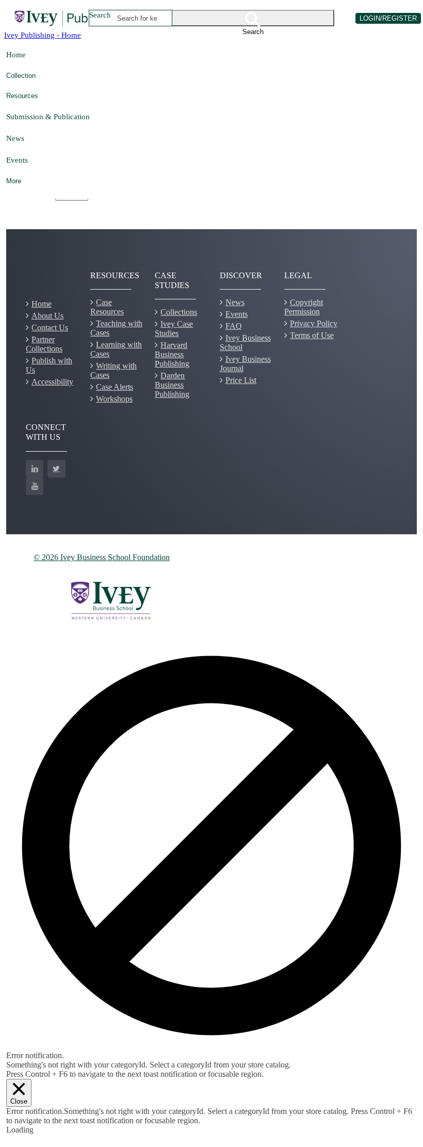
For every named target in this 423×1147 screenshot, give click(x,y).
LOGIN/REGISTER (388, 18)
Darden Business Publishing (172, 385)
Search (100, 14)
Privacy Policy (313, 323)
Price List (240, 380)
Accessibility (52, 381)
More (13, 181)
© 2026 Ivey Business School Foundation (102, 557)
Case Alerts (114, 387)
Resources (22, 96)
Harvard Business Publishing (172, 354)
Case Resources (107, 307)
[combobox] (137, 18)
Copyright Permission (303, 307)
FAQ (233, 326)
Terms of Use (312, 335)
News (15, 138)
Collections (178, 312)
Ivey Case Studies (174, 329)
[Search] (253, 18)
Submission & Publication (48, 116)
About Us (47, 315)
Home (16, 54)
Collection (21, 75)
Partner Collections (44, 344)
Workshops (114, 398)
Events (17, 159)
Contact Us (49, 327)
